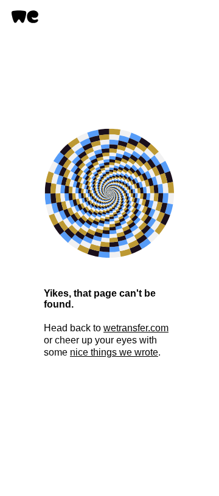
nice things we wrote (114, 352)
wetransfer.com (136, 328)
